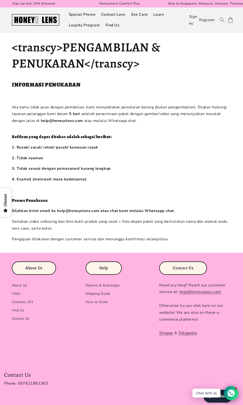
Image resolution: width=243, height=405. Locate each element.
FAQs (16, 293)
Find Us (18, 310)
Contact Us (21, 318)
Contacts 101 (22, 302)
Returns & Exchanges (103, 285)
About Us (19, 285)
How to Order (97, 302)
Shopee (166, 333)
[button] (82, 14)
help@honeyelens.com (200, 291)
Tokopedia (187, 333)
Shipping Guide (98, 293)
